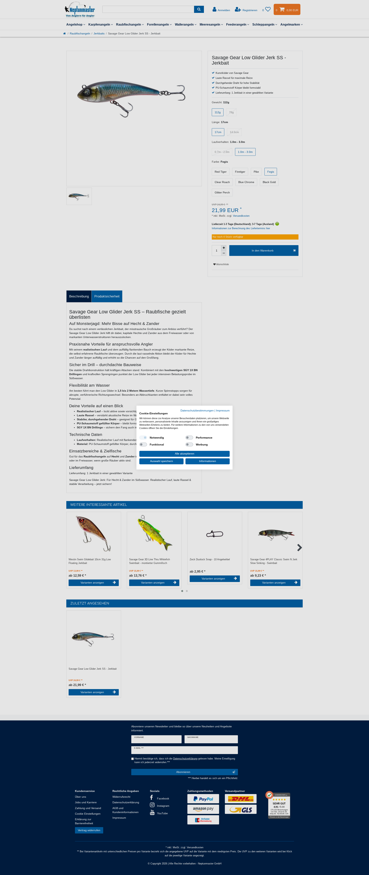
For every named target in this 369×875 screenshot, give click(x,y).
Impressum (223, 410)
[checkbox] (143, 438)
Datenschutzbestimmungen (197, 410)
